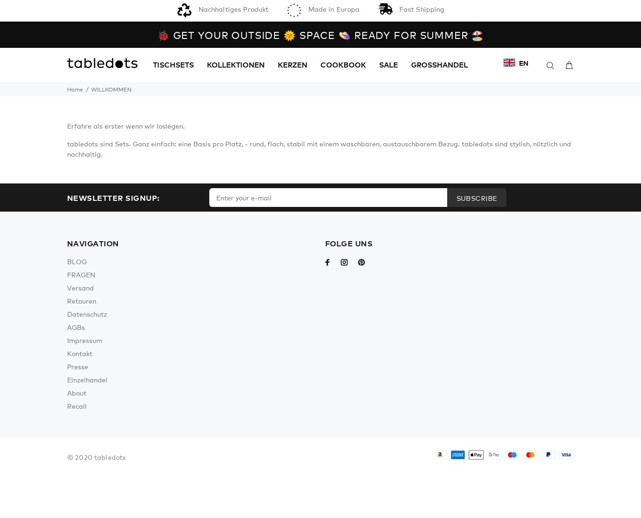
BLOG (77, 261)
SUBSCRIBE (477, 198)
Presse (77, 366)
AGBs (76, 327)
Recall (77, 406)
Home (75, 89)
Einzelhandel (87, 379)
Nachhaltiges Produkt (232, 9)
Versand (80, 287)
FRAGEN (81, 274)
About (76, 392)
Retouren (81, 301)
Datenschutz (87, 314)
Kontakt (79, 353)
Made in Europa (332, 9)
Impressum (84, 340)
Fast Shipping (421, 9)
